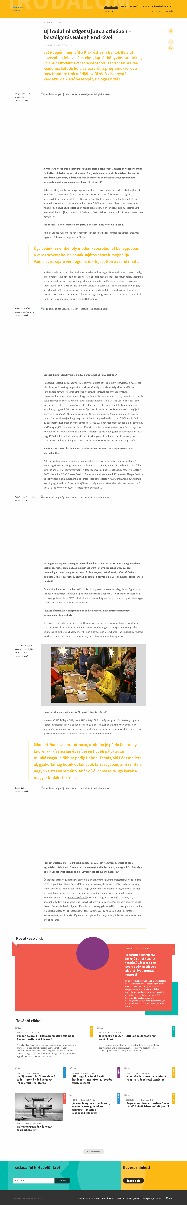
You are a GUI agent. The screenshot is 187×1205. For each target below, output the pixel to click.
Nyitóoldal (48, 22)
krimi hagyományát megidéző (74, 469)
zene (64, 1068)
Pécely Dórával (80, 199)
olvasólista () (156, 11)
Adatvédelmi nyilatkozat (113, 1198)
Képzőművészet (162, 7)
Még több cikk (93, 1151)
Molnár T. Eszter (68, 460)
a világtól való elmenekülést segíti (66, 276)
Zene (146, 7)
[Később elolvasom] (171, 31)
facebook (109, 11)
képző (173, 945)
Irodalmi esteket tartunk (83, 391)
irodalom (91, 1028)
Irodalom (111, 7)
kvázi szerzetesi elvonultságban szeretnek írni (90, 729)
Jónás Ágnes (66, 45)
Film (123, 7)
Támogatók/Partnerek (152, 1198)
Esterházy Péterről (77, 897)
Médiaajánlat (133, 1198)
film (173, 1028)
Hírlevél (95, 1198)
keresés (169, 11)
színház (119, 1068)
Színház (135, 7)
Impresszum (84, 1198)
